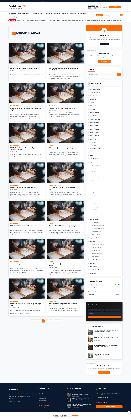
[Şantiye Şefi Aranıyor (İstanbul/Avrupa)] (27, 172)
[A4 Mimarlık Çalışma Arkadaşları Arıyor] (65, 133)
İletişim (33, 1)
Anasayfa (13, 13)
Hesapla (104, 317)
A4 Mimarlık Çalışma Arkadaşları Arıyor (61, 148)
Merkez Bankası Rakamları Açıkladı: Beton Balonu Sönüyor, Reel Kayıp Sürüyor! (105, 346)
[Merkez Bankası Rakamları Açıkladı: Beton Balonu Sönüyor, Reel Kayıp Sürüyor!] (90, 347)
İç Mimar (51, 145)
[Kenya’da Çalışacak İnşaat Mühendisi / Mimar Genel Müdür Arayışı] (65, 53)
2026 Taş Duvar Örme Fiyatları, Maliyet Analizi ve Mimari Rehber (107, 338)
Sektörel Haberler (37, 13)
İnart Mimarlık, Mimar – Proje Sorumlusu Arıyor (25, 264)
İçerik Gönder (52, 1)
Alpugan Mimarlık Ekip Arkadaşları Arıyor (62, 108)
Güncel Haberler (43, 398)
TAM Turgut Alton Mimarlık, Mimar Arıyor (23, 226)
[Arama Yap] (121, 15)
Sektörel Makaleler (24, 13)
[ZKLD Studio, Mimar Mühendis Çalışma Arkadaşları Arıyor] (27, 133)
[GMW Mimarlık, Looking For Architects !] (65, 172)
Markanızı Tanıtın (110, 406)
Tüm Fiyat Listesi (104, 297)
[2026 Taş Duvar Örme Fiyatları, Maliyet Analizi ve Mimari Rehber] (90, 340)
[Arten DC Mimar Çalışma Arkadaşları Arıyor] (65, 289)
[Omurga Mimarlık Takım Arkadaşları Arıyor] (65, 211)
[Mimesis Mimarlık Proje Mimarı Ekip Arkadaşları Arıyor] (27, 93)
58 (56, 321)
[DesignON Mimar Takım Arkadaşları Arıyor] (27, 53)
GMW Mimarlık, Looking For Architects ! (62, 187)
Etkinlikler (65, 13)
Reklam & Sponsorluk (42, 1)
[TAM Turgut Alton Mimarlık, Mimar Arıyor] (27, 211)
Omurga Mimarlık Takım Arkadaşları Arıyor (62, 226)
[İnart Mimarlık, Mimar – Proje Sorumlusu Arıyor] (27, 249)
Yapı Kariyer (49, 13)
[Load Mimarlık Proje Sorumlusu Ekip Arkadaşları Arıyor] (27, 289)
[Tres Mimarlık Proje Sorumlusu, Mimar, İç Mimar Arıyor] (65, 249)
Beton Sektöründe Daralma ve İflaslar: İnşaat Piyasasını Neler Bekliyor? (49, 20)
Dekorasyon (73, 13)
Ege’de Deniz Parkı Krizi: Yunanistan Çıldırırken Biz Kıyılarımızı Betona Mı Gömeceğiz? (106, 331)
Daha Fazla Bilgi (104, 44)
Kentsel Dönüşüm (13, 17)
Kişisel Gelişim (57, 13)
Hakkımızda (26, 1)
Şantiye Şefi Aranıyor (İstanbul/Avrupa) (23, 187)
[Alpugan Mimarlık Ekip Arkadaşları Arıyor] (65, 93)
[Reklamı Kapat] (129, 412)
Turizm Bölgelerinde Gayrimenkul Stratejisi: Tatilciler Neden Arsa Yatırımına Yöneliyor (88, 20)
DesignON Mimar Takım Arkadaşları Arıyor (24, 68)
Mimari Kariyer (14, 65)
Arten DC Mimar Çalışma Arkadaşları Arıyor (63, 304)
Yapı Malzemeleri (82, 13)
